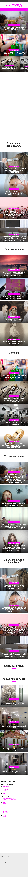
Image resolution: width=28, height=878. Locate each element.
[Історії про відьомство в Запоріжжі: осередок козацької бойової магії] (14, 266)
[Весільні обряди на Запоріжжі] (14, 312)
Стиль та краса (14, 50)
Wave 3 (4, 803)
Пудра (3, 792)
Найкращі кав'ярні (5, 796)
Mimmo (4, 815)
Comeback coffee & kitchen (8, 798)
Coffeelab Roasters (6, 805)
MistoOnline (20, 860)
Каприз (4, 790)
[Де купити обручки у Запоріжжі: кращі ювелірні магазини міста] (14, 438)
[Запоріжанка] (14, 4)
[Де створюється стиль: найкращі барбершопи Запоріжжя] (10, 64)
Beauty (3, 793)
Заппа (3, 802)
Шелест (4, 816)
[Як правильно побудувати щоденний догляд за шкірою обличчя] (14, 185)
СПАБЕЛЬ (4, 787)
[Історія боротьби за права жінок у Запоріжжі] (14, 289)
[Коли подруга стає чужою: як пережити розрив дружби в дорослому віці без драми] (14, 518)
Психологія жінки (14, 25)
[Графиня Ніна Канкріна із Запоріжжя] (14, 334)
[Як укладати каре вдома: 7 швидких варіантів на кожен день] (14, 163)
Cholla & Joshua (5, 800)
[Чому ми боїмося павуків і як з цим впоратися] (14, 496)
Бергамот (4, 811)
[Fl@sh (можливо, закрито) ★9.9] (14, 696)
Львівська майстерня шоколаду (9, 799)
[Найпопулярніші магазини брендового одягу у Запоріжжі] (14, 45)
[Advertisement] (14, 89)
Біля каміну (5, 812)
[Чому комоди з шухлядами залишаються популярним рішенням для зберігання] (14, 231)
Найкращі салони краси (7, 784)
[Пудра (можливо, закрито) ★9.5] (14, 741)
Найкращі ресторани (6, 807)
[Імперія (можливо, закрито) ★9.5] (14, 764)
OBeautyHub (5, 789)
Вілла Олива (5, 809)
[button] (2, 9)
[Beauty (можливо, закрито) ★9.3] (14, 718)
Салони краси (14, 699)
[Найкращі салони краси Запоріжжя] (14, 415)
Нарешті (4, 814)
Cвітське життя (14, 269)
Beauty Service (5, 786)
